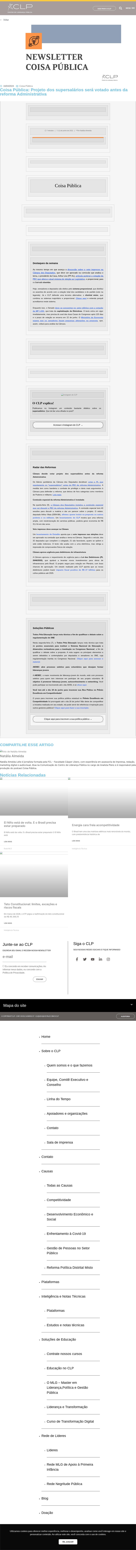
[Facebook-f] (76, 959)
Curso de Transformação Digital (70, 1421)
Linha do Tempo (59, 1099)
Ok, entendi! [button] (68, 1542)
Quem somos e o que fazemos (69, 1065)
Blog (44, 1498)
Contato (52, 1128)
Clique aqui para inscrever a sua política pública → (68, 719)
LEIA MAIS (8, 842)
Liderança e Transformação (67, 1407)
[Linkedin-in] (100, 959)
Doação (47, 1513)
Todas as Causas (60, 1185)
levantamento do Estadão (48, 534)
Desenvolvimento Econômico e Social (70, 1216)
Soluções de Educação (58, 1339)
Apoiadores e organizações (67, 1113)
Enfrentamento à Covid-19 (66, 1233)
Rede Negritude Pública (64, 1484)
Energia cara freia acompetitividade (95, 825)
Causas (47, 1171)
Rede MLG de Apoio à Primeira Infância (70, 1467)
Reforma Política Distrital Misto (70, 1267)
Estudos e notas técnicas (65, 1325)
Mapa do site (14, 1005)
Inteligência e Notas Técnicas (63, 1296)
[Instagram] (108, 959)
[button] (120, 8)
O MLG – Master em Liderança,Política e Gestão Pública (67, 1387)
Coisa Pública (26, 86)
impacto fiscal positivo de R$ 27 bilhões (75, 570)
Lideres (52, 1450)
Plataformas (50, 1282)
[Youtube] (92, 959)
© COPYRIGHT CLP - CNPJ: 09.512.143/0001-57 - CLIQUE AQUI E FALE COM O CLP (30, 1016)
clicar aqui (81, 685)
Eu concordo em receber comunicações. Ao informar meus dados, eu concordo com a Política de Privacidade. (24, 969)
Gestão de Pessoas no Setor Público (68, 1250)
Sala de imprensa (60, 1142)
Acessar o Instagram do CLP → (68, 425)
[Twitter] (84, 959)
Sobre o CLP (51, 1051)
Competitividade (59, 1200)
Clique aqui (81, 298)
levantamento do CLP (70, 518)
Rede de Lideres (53, 1436)
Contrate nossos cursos (64, 1354)
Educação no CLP (60, 1368)
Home (45, 1036)
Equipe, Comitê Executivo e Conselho (67, 1082)
